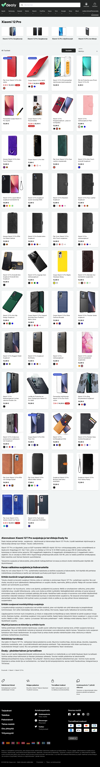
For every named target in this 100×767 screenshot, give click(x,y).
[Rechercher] (22, 5)
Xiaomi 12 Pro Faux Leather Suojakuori (86, 199)
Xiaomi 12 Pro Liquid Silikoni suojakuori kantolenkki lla (12, 199)
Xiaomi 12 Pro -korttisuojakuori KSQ (59, 438)
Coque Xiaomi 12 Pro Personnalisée (34, 119)
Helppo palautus (32, 685)
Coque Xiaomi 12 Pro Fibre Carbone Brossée (61, 316)
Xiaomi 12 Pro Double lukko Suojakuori (36, 237)
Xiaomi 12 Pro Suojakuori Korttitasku (36, 357)
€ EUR (72, 738)
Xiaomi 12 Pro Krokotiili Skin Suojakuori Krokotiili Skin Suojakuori (12, 277)
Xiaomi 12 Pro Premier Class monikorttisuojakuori (87, 438)
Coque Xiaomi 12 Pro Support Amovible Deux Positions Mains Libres (37, 317)
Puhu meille (43, 717)
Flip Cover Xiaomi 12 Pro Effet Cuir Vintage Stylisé (12, 478)
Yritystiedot (39, 762)
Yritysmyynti (7, 733)
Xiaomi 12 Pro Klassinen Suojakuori (60, 199)
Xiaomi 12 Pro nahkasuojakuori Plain (85, 119)
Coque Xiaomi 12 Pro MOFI (36, 80)
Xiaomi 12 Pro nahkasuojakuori (83, 237)
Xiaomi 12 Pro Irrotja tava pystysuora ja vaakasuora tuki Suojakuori (11, 439)
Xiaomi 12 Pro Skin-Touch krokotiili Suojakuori (86, 160)
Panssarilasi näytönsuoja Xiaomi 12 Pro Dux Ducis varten (61, 398)
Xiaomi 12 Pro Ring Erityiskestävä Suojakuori (86, 397)
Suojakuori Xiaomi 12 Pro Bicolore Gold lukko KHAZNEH (61, 479)
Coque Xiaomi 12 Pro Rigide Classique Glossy (62, 276)
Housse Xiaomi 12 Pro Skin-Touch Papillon (11, 160)
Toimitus (5, 715)
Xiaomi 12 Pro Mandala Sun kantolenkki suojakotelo (86, 276)
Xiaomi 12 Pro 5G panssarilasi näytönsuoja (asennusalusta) (62, 81)
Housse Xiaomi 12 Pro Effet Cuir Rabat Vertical (11, 237)
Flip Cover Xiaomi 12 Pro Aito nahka (12, 81)
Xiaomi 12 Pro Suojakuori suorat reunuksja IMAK (36, 199)
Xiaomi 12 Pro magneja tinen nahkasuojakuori (37, 276)
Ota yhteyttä (7, 728)
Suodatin (69, 50)
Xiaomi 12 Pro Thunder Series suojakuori (87, 316)
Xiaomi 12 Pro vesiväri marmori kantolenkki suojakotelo (85, 358)
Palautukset (7, 719)
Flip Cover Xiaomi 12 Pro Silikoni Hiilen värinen (35, 478)
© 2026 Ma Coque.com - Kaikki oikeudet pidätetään (17, 762)
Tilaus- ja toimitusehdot (53, 762)
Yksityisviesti (43, 729)
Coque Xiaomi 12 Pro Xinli (36, 159)
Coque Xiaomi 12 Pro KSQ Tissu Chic (36, 438)
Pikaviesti (42, 723)
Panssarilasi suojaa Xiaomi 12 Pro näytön (12, 119)
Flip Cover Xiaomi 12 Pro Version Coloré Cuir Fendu (11, 519)
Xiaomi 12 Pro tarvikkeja (87, 39)
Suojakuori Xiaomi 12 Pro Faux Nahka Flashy (86, 478)
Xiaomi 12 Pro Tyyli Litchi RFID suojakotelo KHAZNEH (37, 519)
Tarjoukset (6, 710)
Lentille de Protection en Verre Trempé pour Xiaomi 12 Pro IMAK (37, 398)
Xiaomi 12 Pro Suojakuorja (12, 39)
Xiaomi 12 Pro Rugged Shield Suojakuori (12, 357)
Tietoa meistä (7, 724)
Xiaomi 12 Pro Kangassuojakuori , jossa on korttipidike (62, 120)
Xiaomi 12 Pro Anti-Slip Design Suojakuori (10, 316)
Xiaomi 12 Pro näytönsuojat (62, 39)
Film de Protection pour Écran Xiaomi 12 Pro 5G (87, 81)
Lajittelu (80, 48)
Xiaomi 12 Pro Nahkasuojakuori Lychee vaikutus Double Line (11, 398)
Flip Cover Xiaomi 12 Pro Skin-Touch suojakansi (60, 237)
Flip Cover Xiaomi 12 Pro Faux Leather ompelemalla (62, 160)
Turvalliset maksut (58, 685)
